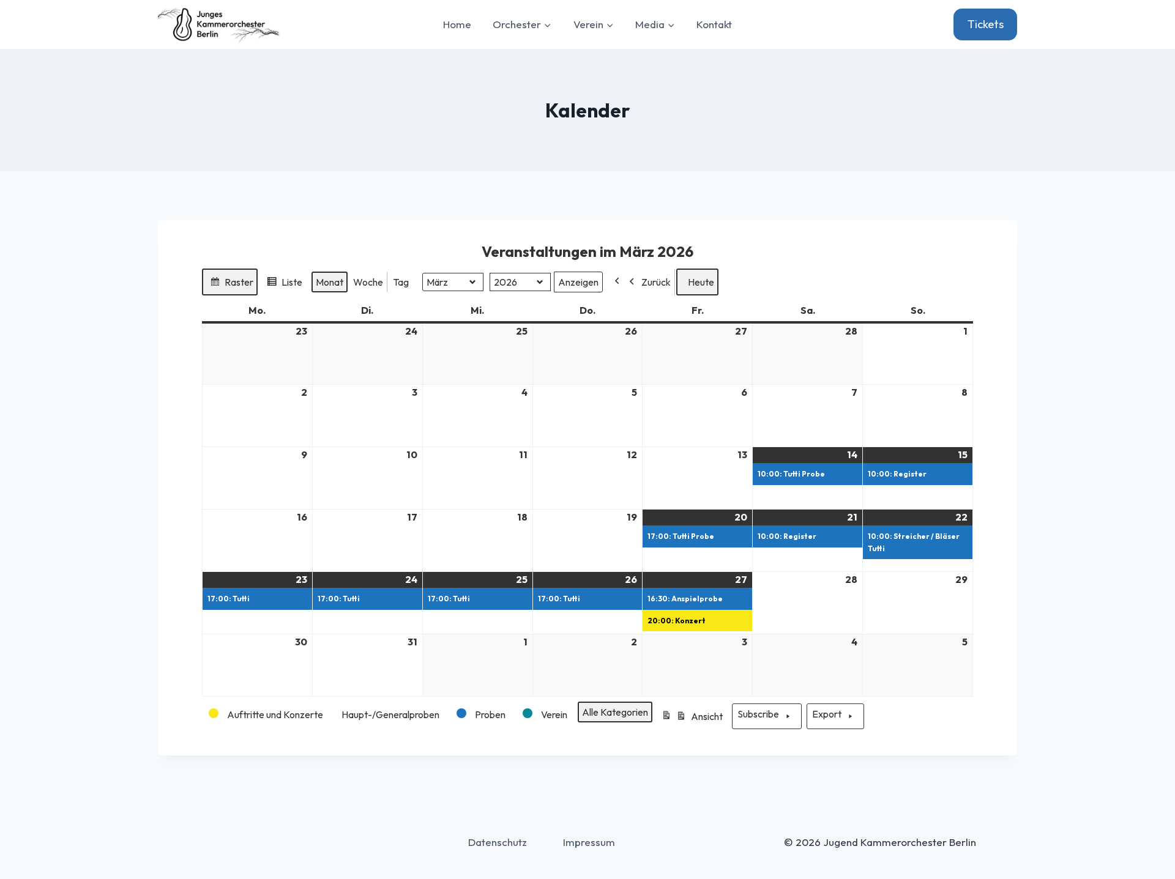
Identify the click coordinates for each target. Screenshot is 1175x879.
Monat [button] (329, 282)
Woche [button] (368, 282)
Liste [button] (284, 285)
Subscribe (758, 714)
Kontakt (714, 24)
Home (457, 24)
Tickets (986, 24)
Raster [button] (231, 285)
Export (826, 714)
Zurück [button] (656, 282)
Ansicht (694, 720)
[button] (266, 714)
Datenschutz (497, 842)
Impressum (589, 842)
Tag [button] (401, 282)
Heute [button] (701, 282)
